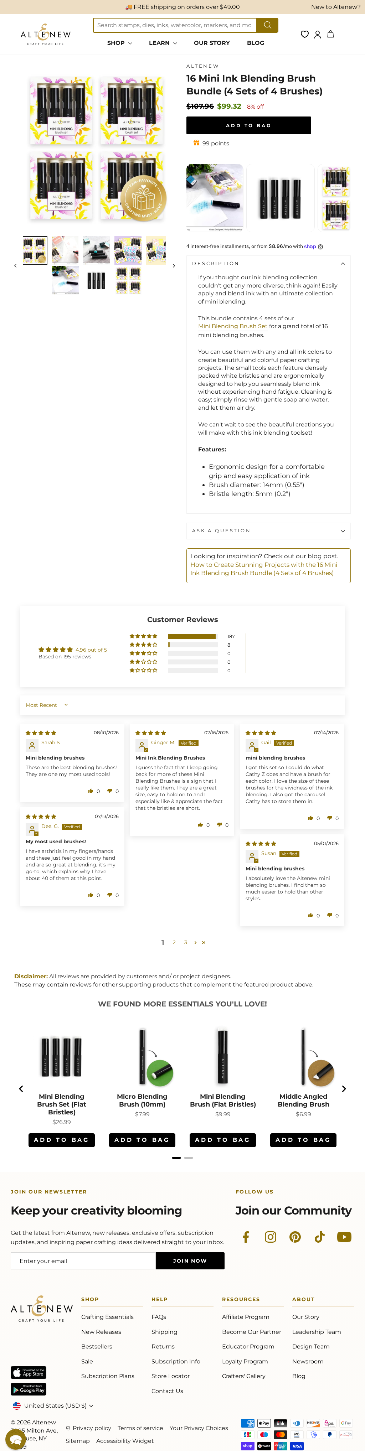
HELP (159, 1301)
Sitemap (78, 1441)
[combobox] (175, 25)
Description (216, 263)
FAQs (158, 1317)
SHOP (117, 43)
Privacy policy (92, 1428)
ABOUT (303, 1301)
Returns (163, 1346)
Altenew (203, 66)
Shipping (164, 1332)
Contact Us (167, 1391)
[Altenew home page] (46, 34)
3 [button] (185, 942)
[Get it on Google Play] (28, 1389)
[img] (41, 733)
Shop (90, 1301)
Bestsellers (96, 1346)
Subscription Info (175, 1361)
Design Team (311, 1346)
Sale (87, 1361)
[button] (144, 636)
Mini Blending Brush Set (233, 326)
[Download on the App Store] (28, 1372)
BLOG (255, 43)
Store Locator (170, 1376)
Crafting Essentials (107, 1317)
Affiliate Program (245, 1317)
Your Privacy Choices (199, 1428)
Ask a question (221, 530)
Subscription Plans (107, 1376)
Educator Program (248, 1346)
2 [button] (174, 942)
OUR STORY (212, 43)
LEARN (160, 43)
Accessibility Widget (125, 1441)
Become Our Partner (251, 1332)
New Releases (101, 1332)
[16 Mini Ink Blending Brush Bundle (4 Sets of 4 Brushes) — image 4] (128, 250)
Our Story (305, 1317)
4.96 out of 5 (91, 650)
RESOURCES (241, 1301)
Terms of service (140, 1428)
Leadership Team (316, 1332)
